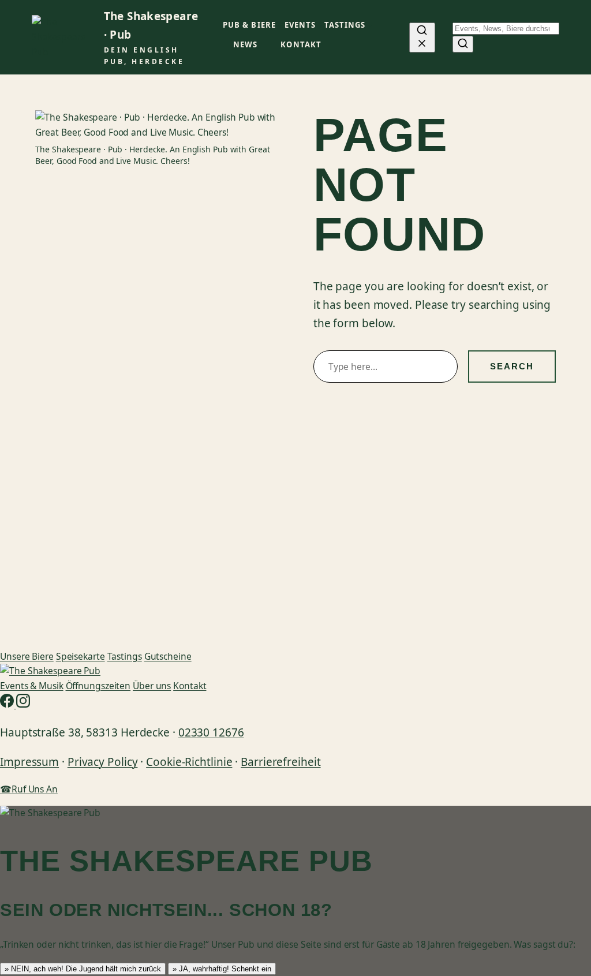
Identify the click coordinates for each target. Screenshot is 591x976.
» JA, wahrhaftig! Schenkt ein (222, 968)
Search (512, 366)
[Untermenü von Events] (319, 25)
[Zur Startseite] (50, 670)
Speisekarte (80, 656)
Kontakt (189, 685)
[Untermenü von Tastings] (370, 25)
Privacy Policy (103, 761)
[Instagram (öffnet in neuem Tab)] (23, 704)
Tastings (124, 656)
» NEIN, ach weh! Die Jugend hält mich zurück (83, 968)
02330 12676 (211, 732)
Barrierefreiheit (280, 761)
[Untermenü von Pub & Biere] (280, 25)
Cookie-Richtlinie (189, 761)
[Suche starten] (462, 44)
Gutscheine (168, 656)
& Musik (31, 685)
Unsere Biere (27, 656)
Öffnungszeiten (98, 685)
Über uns (152, 685)
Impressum (29, 761)
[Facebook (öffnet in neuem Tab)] (8, 704)
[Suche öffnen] (422, 38)
